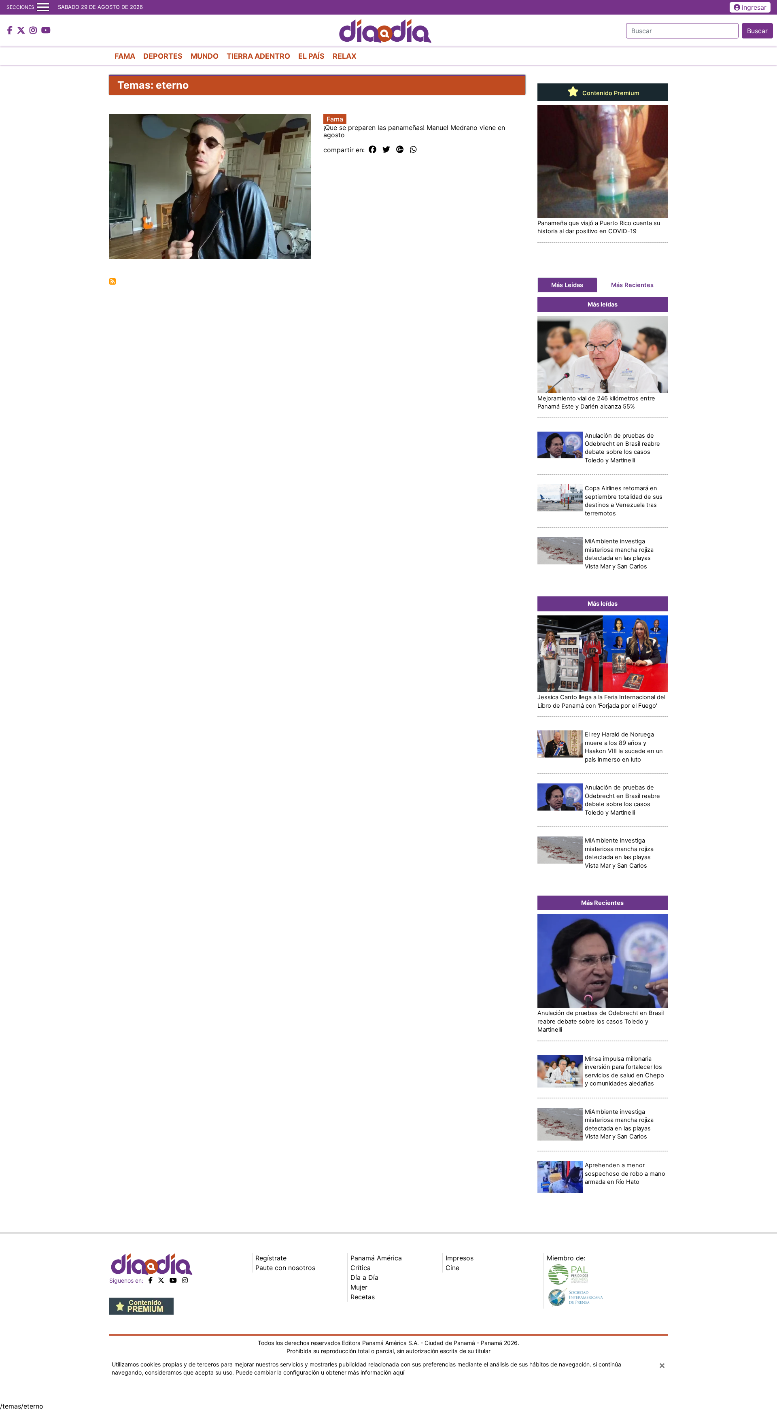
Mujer (358, 1287)
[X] (161, 1280)
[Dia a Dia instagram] (34, 31)
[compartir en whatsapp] (413, 150)
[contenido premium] (141, 1305)
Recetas (362, 1297)
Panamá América (376, 1258)
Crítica (360, 1268)
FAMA (125, 56)
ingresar (754, 7)
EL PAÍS (311, 56)
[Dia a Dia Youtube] (46, 31)
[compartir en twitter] (386, 150)
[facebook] (151, 1280)
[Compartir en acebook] (372, 150)
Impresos (459, 1258)
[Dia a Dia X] (22, 31)
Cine (452, 1268)
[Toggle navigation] (42, 7)
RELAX (345, 56)
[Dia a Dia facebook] (11, 31)
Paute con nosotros (285, 1268)
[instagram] (185, 1280)
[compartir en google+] (400, 150)
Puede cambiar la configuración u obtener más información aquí (320, 1372)
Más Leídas (567, 285)
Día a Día (364, 1277)
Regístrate (271, 1258)
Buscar (757, 31)
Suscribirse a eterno (112, 281)
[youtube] (173, 1280)
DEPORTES (163, 56)
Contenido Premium (610, 93)
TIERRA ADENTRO (258, 56)
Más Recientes (632, 285)
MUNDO (205, 56)
